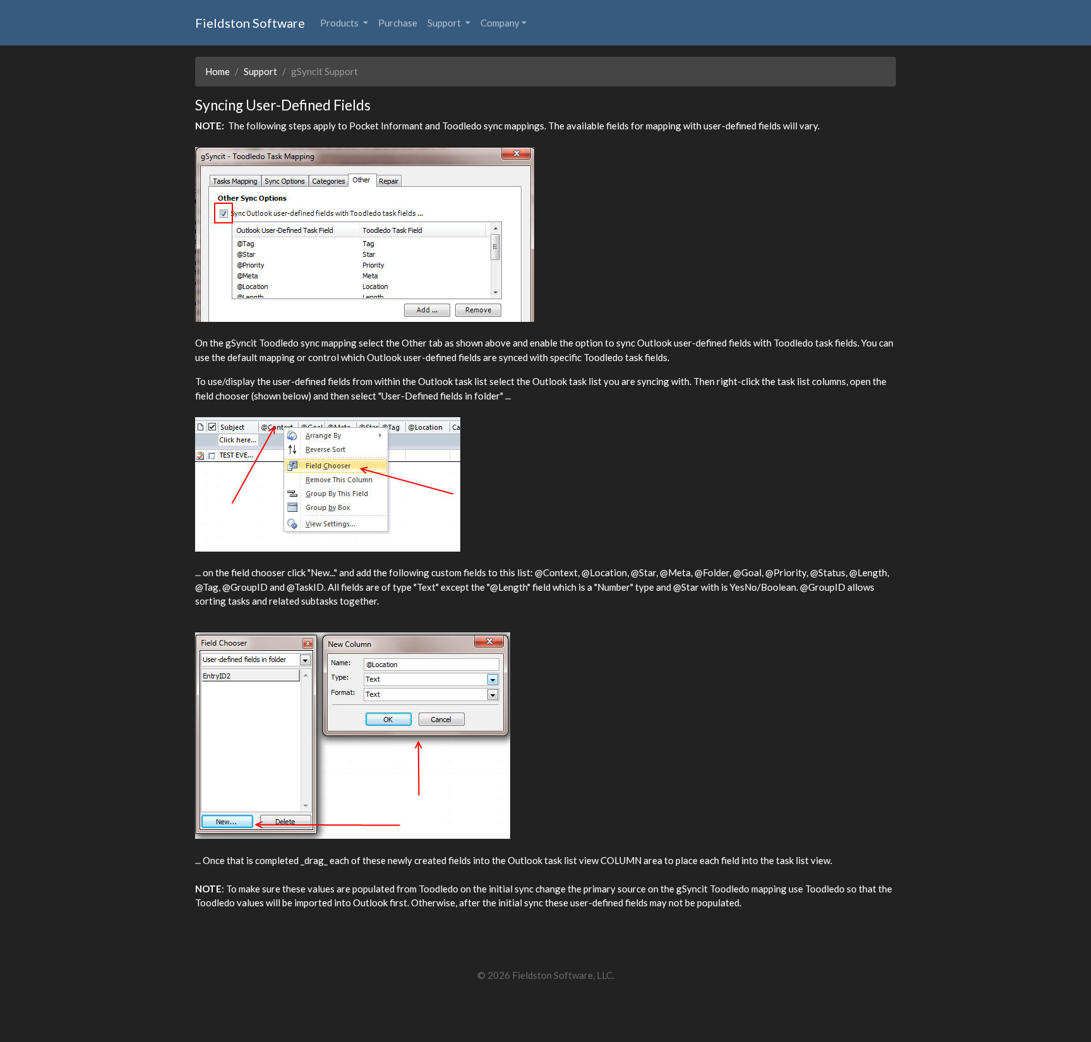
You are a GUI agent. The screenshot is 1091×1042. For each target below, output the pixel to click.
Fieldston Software (250, 22)
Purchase (397, 22)
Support (445, 22)
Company (500, 22)
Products (340, 22)
